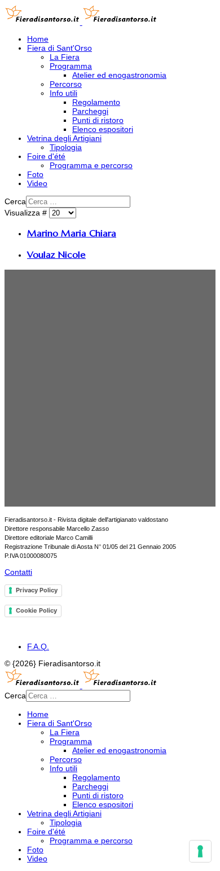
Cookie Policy (36, 610)
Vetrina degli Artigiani (64, 138)
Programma (71, 66)
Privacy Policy (37, 590)
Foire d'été (46, 156)
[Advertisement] (110, 388)
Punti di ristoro (98, 120)
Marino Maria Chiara (71, 233)
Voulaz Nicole (56, 255)
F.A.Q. (38, 646)
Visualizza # (27, 212)
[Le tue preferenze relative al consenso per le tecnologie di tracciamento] (200, 851)
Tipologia (66, 147)
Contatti (18, 572)
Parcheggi (90, 111)
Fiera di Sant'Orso (59, 47)
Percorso (66, 84)
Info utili (63, 93)
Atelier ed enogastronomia (119, 75)
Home (38, 38)
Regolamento (96, 102)
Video (37, 183)
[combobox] (78, 202)
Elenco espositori (102, 129)
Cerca (15, 201)
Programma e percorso (91, 165)
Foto (35, 174)
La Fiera (65, 56)
